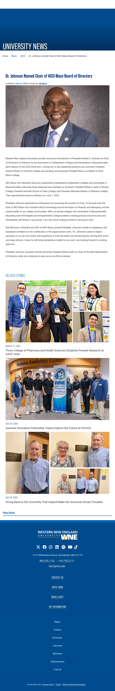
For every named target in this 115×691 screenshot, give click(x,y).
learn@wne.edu (57, 566)
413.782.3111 (66, 560)
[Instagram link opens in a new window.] (50, 545)
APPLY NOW (57, 587)
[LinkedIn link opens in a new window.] (57, 545)
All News (43, 83)
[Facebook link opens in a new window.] (44, 545)
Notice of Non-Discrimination (74, 684)
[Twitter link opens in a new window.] (38, 545)
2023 (22, 56)
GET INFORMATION (57, 606)
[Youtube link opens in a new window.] (69, 545)
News (14, 56)
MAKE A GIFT (57, 596)
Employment (57, 661)
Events (57, 629)
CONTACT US (57, 577)
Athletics (57, 653)
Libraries (57, 645)
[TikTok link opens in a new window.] (76, 545)
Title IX (57, 669)
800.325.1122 (47, 560)
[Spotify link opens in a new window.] (63, 545)
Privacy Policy (48, 684)
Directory (57, 637)
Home (5, 56)
